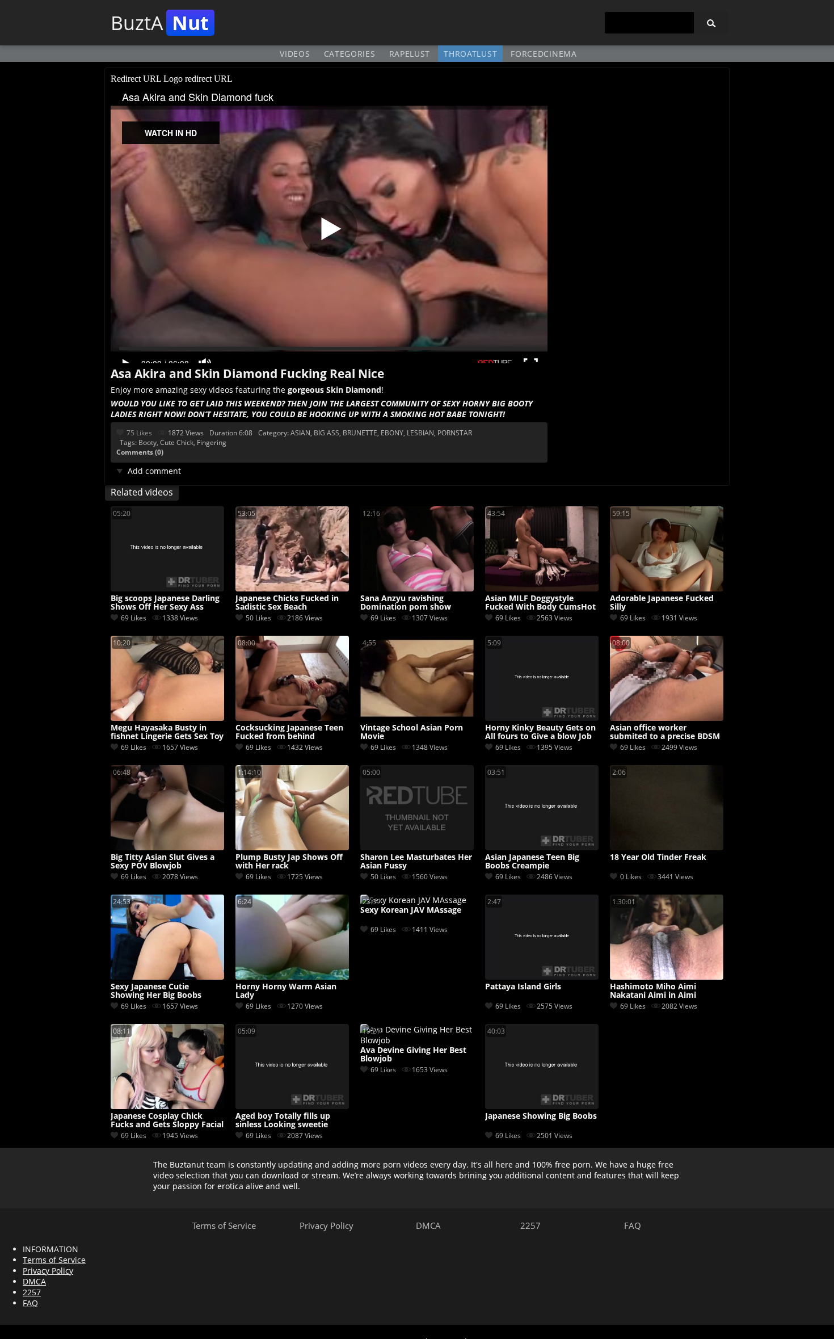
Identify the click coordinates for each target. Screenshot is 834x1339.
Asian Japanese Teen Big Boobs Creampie (532, 862)
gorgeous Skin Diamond (334, 389)
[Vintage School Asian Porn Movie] (417, 717)
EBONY (392, 433)
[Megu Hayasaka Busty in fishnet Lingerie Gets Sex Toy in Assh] (167, 717)
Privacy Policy (326, 1225)
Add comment (154, 470)
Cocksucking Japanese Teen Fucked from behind (289, 732)
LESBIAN (420, 433)
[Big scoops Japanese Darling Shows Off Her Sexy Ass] (167, 588)
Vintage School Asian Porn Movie (411, 732)
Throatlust (470, 53)
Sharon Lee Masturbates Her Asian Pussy (416, 862)
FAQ (632, 1225)
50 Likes (258, 618)
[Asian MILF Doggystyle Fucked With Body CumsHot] (542, 588)
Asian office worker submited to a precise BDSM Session (665, 732)
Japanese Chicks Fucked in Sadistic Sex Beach (287, 603)
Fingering (211, 442)
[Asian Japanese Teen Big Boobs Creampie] (542, 847)
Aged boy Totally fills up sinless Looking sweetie (282, 1120)
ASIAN (300, 433)
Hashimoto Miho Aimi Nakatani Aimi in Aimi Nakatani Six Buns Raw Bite (663, 991)
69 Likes (133, 618)
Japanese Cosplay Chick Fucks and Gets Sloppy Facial (167, 1120)
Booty (147, 442)
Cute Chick (176, 442)
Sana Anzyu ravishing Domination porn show (405, 603)
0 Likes (631, 877)
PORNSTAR (454, 433)
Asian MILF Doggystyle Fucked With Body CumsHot (540, 603)
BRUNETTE (360, 433)
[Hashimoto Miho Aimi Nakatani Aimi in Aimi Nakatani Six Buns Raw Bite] (666, 976)
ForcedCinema (543, 53)
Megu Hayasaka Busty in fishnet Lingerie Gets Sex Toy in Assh (167, 732)
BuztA (160, 23)
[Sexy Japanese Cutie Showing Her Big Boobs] (167, 976)
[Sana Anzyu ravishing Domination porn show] (417, 588)
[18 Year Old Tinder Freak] (666, 847)
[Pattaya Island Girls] (542, 976)
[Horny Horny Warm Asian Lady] (292, 976)
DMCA (428, 1225)
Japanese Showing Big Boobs (541, 1116)
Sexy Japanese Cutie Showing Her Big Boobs (156, 991)
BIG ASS (326, 433)
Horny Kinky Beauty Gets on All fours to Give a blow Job (540, 732)
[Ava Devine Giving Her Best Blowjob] (417, 1040)
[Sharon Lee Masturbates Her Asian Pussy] (417, 847)
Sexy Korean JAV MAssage (410, 910)
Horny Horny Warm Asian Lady (285, 991)
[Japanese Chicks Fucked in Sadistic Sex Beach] (292, 588)
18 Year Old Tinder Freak (658, 857)
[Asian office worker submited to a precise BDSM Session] (666, 717)
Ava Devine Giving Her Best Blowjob (413, 1055)
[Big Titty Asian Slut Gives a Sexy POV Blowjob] (167, 847)
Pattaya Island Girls (523, 987)
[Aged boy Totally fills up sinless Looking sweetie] (292, 1106)
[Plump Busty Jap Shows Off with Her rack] (292, 847)
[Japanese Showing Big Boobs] (542, 1106)
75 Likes (139, 433)
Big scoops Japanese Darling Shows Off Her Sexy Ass (165, 603)
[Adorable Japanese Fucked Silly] (666, 588)
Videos (295, 53)
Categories (350, 53)
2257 (530, 1225)
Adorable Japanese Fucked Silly (662, 603)
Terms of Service (224, 1225)
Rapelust (410, 53)
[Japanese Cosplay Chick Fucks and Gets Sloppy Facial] (167, 1106)
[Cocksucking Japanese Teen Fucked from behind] (292, 717)
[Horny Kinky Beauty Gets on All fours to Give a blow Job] (542, 717)
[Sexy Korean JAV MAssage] (413, 900)
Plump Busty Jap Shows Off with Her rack (289, 862)
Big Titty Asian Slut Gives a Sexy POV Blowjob (162, 862)
